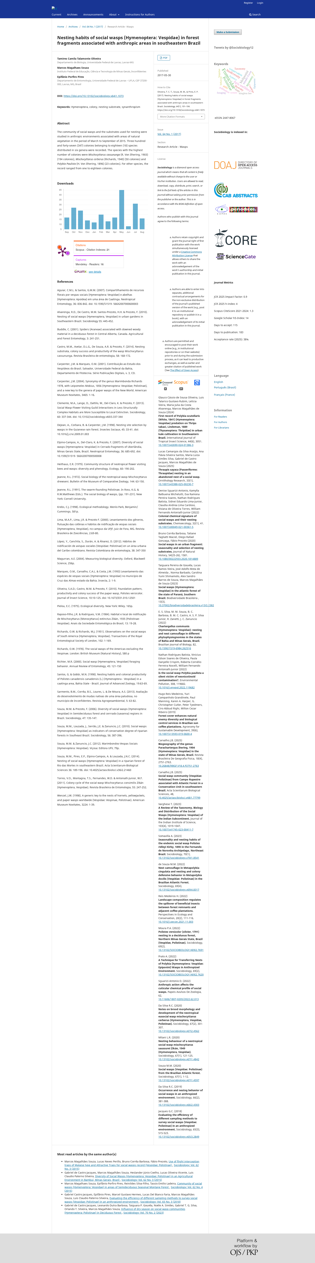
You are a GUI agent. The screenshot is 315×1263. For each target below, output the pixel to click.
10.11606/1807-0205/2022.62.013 (178, 999)
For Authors (220, 422)
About (113, 14)
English (218, 382)
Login (260, 2)
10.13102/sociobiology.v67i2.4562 (178, 1031)
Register (248, 2)
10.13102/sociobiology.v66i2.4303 (178, 1105)
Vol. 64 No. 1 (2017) (92, 26)
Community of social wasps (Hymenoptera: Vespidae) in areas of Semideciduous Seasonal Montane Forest (133, 1185)
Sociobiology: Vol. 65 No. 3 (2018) (160, 1201)
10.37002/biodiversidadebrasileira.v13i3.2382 (186, 605)
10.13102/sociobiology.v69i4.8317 (178, 889)
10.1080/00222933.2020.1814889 (178, 559)
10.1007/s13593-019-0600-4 (175, 734)
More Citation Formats (172, 116)
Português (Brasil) (225, 387)
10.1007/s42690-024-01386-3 (175, 445)
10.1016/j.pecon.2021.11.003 (175, 921)
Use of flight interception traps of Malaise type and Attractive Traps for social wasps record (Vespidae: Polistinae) (132, 1163)
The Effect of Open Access (184, 370)
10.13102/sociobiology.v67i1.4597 (178, 1080)
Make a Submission (228, 32)
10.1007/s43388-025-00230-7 (175, 484)
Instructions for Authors (140, 14)
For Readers (220, 416)
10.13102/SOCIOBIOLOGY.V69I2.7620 (181, 974)
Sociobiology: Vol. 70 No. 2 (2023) (143, 1212)
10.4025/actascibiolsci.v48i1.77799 (179, 797)
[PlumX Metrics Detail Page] (63, 252)
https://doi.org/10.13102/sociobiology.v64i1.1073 (94, 96)
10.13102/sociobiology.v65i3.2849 (178, 1136)
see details (95, 271)
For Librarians (221, 427)
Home (60, 26)
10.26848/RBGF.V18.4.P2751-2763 (178, 765)
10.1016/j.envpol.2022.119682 (176, 687)
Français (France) (224, 394)
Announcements (93, 14)
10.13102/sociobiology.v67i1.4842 (178, 1059)
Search (256, 14)
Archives (72, 14)
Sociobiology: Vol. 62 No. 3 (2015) (142, 1180)
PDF (165, 57)
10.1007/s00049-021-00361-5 (175, 527)
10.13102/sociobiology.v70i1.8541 (178, 857)
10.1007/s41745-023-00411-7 (175, 829)
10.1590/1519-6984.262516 (174, 648)
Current (56, 14)
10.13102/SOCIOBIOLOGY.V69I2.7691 (181, 950)
